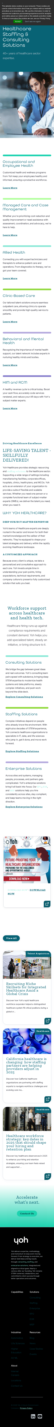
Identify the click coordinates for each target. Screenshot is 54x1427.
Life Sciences (18, 1343)
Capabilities (17, 1292)
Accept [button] (18, 21)
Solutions (34, 1292)
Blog (32, 1338)
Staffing (34, 1303)
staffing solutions (16, 471)
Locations (16, 1380)
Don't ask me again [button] (33, 21)
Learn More (10, 187)
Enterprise (35, 1308)
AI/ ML (14, 1357)
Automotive (17, 1338)
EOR (45, 786)
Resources (35, 1332)
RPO (39, 786)
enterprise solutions (19, 1265)
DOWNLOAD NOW (17, 890)
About (14, 1365)
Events (33, 1354)
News (32, 1343)
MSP (12, 790)
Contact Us (27, 1213)
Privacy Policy (26, 1408)
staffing (30, 1262)
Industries (16, 1332)
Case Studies (36, 1348)
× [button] (2, 3)
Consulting (35, 1297)
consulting (22, 1262)
